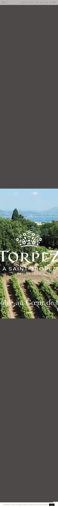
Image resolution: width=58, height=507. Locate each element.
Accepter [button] (52, 504)
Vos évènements (24, 2)
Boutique (37, 2)
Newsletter (42, 2)
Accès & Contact (31, 2)
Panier (50, 2)
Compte (46, 2)
